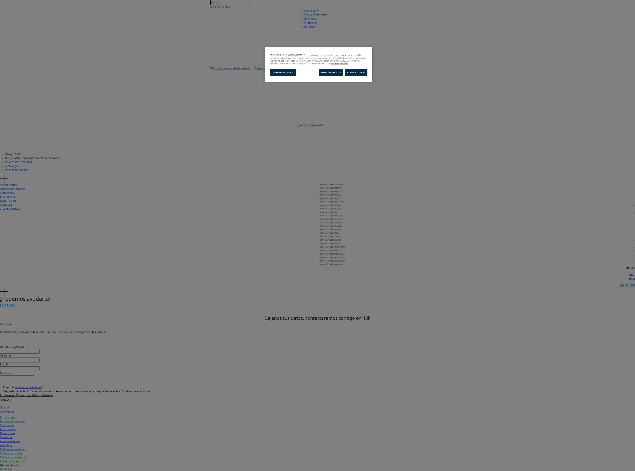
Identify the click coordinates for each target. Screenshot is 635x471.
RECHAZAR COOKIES (331, 72)
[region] (318, 64)
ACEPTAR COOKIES (356, 72)
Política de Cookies (339, 63)
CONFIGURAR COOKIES (283, 72)
